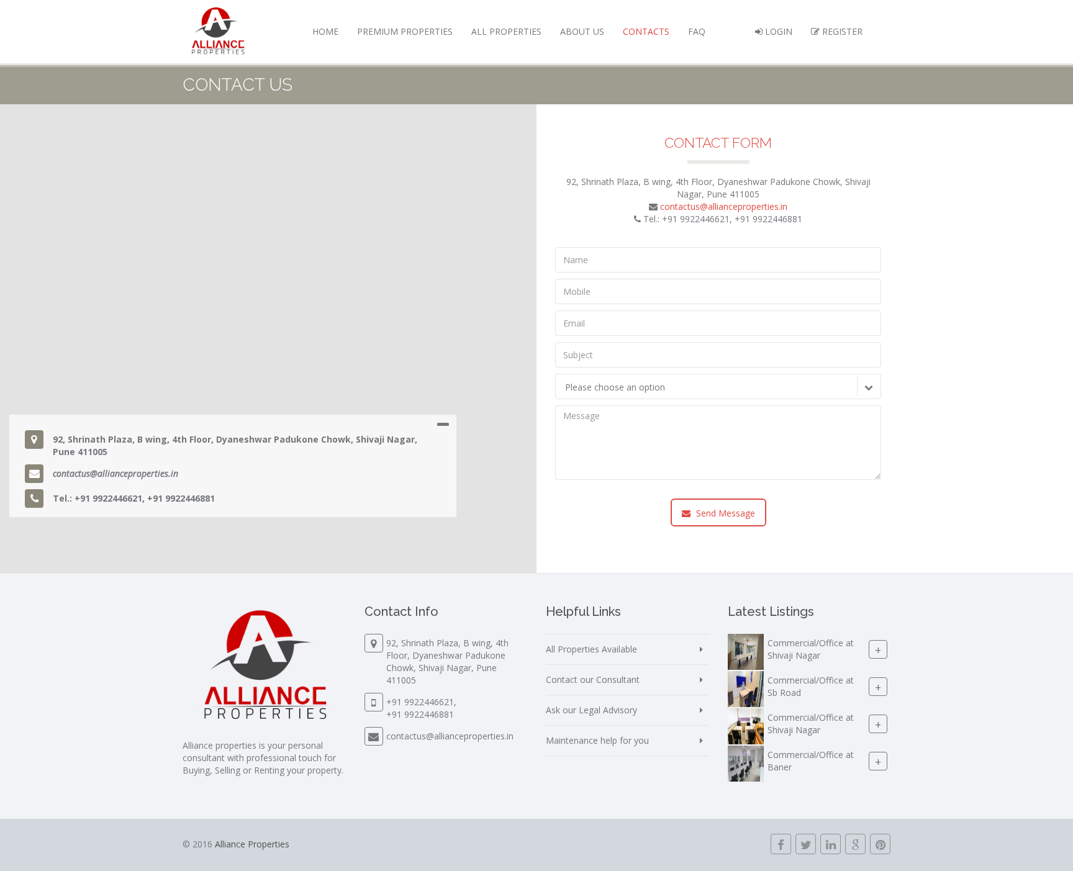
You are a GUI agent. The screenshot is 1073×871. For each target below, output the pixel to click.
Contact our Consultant (593, 679)
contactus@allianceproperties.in (115, 473)
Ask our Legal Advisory (591, 710)
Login (777, 31)
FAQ (696, 31)
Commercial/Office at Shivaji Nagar (810, 649)
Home (325, 31)
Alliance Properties (252, 844)
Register (841, 31)
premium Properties (405, 31)
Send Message (724, 513)
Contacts (646, 31)
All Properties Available (591, 649)
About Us (582, 31)
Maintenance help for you (597, 740)
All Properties (506, 31)
